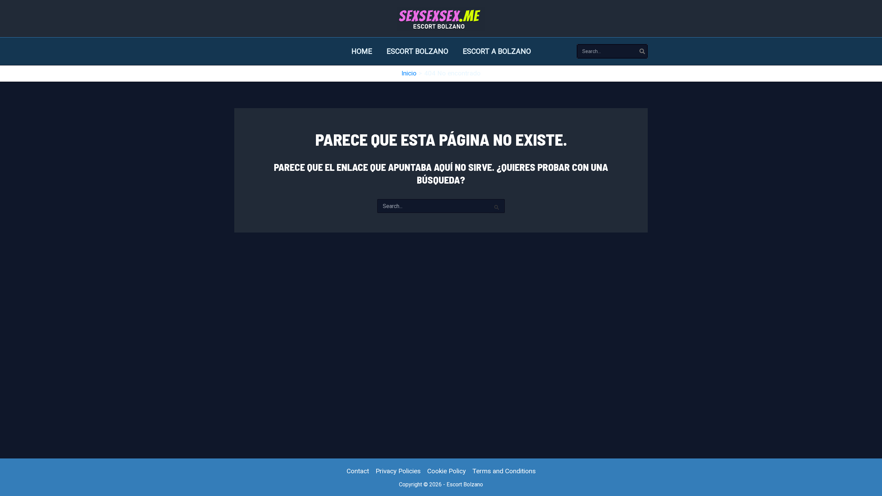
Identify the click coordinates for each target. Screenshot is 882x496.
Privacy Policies (398, 471)
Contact (358, 471)
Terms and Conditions (504, 471)
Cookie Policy (446, 471)
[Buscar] (642, 51)
